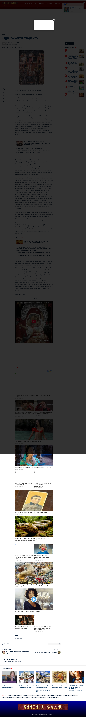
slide (21, 638)
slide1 (25, 695)
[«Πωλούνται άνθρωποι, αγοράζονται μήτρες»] (9, 677)
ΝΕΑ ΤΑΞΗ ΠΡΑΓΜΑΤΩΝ (8, 697)
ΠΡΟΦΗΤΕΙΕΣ (51, 695)
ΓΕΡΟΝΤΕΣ (66, 695)
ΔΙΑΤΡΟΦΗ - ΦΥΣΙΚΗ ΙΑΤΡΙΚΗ (38, 697)
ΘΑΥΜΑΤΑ (59, 695)
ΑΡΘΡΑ (31, 695)
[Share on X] (56, 644)
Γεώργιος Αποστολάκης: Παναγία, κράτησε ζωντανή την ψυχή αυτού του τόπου (59, 687)
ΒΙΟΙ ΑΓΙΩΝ (74, 695)
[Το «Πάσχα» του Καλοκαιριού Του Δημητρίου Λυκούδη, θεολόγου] (26, 677)
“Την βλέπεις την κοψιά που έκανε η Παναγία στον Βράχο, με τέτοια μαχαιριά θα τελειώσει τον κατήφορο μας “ (43, 688)
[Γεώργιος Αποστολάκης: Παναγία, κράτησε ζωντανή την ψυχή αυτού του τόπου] (59, 677)
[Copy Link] (59, 644)
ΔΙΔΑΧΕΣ (37, 695)
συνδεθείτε (18, 661)
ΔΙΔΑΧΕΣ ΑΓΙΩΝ (19, 697)
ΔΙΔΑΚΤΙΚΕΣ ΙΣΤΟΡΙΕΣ (53, 697)
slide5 (27, 697)
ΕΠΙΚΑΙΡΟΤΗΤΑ (17, 695)
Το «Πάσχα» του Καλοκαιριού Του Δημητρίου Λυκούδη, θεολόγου (26, 687)
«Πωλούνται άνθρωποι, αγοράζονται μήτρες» (8, 686)
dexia (43, 695)
